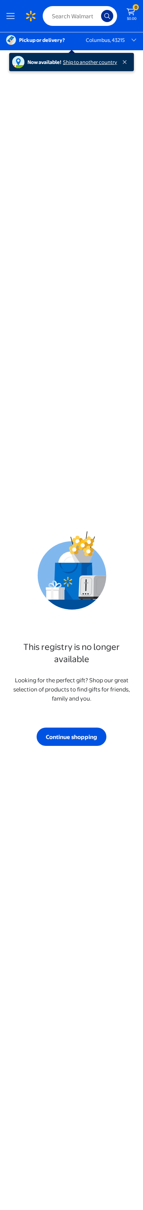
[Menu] (12, 16)
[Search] (107, 16)
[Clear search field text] (97, 16)
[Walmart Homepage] (30, 16)
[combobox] (80, 16)
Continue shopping (71, 737)
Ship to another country (90, 62)
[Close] (126, 62)
